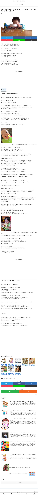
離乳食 (10, 378)
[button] (31, 40)
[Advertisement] (19, 79)
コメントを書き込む (19, 482)
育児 (2, 378)
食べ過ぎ (14, 378)
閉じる (4, 89)
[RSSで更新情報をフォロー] (28, 391)
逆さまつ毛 (6, 378)
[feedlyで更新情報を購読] (10, 391)
